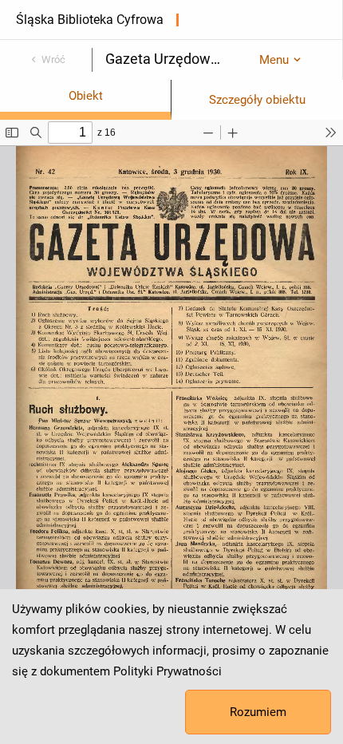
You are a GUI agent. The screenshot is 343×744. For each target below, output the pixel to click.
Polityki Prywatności (167, 671)
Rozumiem (258, 712)
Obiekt (86, 96)
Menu (274, 60)
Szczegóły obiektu (257, 100)
